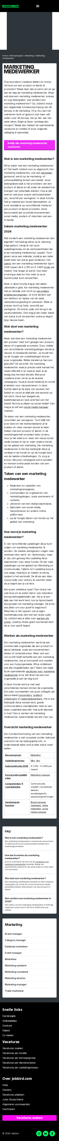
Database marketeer (16, 946)
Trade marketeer (14, 990)
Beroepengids (16, 56)
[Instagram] (39, 1133)
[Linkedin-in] (45, 1133)
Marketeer (10, 959)
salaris (7, 263)
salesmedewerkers (31, 698)
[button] (37, 6)
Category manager (15, 940)
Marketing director (15, 978)
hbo (38, 760)
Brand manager (38, 802)
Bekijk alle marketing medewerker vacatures (27, 145)
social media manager (36, 407)
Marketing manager (40, 775)
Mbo (33, 760)
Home (5, 56)
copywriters (25, 695)
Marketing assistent (15, 965)
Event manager (13, 952)
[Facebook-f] (52, 1133)
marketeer (46, 172)
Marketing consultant (16, 971)
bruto (47, 267)
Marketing (29, 56)
